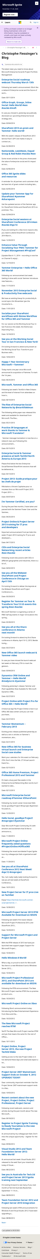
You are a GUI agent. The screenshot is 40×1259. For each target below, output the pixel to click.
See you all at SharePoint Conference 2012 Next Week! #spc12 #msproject (17, 869)
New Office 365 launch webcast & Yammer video (19, 654)
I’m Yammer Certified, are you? (18, 501)
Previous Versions (19, 1247)
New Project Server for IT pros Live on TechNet (20, 893)
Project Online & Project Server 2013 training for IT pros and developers (18, 524)
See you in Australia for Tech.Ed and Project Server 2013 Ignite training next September (18, 1177)
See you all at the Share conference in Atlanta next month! (14, 629)
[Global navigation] (2, 22)
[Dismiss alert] (36, 3)
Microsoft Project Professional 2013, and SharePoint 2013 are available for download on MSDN (19, 980)
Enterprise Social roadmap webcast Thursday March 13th (18, 81)
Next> (4, 1222)
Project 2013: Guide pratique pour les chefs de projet (19, 480)
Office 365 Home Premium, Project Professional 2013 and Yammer (20, 774)
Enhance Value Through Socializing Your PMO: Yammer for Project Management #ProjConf (20, 248)
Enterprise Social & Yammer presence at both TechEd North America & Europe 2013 (18, 456)
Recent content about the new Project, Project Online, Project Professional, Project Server (18, 1100)
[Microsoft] (20, 22)
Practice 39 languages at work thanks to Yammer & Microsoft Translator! (16, 430)
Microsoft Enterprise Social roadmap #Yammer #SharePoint (19, 796)
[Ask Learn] (33, 47)
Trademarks (6, 1256)
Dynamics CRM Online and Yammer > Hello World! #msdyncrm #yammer (16, 678)
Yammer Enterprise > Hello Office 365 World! (19, 269)
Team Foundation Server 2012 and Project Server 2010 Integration (20, 1201)
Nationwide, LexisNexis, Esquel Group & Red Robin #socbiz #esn (19, 152)
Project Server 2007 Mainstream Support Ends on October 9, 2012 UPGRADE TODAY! (19, 1074)
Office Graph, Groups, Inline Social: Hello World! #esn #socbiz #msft (16, 105)
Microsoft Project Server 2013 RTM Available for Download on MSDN (20, 913)
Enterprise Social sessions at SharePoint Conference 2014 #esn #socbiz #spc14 (19, 222)
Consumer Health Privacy (10, 1253)
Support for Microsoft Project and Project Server (19, 936)
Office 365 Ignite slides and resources (14, 175)
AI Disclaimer (6, 1247)
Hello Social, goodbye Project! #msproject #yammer (17, 819)
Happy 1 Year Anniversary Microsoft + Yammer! (15, 363)
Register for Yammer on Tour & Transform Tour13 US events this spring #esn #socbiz (19, 604)
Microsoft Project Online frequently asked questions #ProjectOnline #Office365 (16, 843)
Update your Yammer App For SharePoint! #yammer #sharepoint (17, 196)
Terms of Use (27, 1253)
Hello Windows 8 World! (14, 957)
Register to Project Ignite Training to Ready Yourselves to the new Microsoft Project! (20, 1126)
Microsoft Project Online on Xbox (19, 1003)
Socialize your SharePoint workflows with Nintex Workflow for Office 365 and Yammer (19, 316)
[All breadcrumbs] (3, 47)
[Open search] (31, 22)
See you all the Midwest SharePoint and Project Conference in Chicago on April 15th (15, 577)
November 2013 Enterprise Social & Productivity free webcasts (19, 292)
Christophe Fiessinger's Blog (17, 48)
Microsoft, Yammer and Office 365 (20, 384)
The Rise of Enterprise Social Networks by (17, 406)
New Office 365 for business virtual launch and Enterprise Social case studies (17, 749)
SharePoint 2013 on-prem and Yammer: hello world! (17, 129)
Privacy (13, 1250)
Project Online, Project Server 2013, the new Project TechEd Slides (17, 1049)
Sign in (36, 22)
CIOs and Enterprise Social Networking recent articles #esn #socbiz (16, 550)
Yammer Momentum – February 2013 (14, 725)
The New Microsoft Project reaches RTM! (16, 1025)
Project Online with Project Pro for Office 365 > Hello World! (20, 702)
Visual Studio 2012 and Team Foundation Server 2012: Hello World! (17, 1151)
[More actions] (36, 47)
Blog (29, 1247)
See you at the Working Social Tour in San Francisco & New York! (20, 340)
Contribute (5, 1250)
